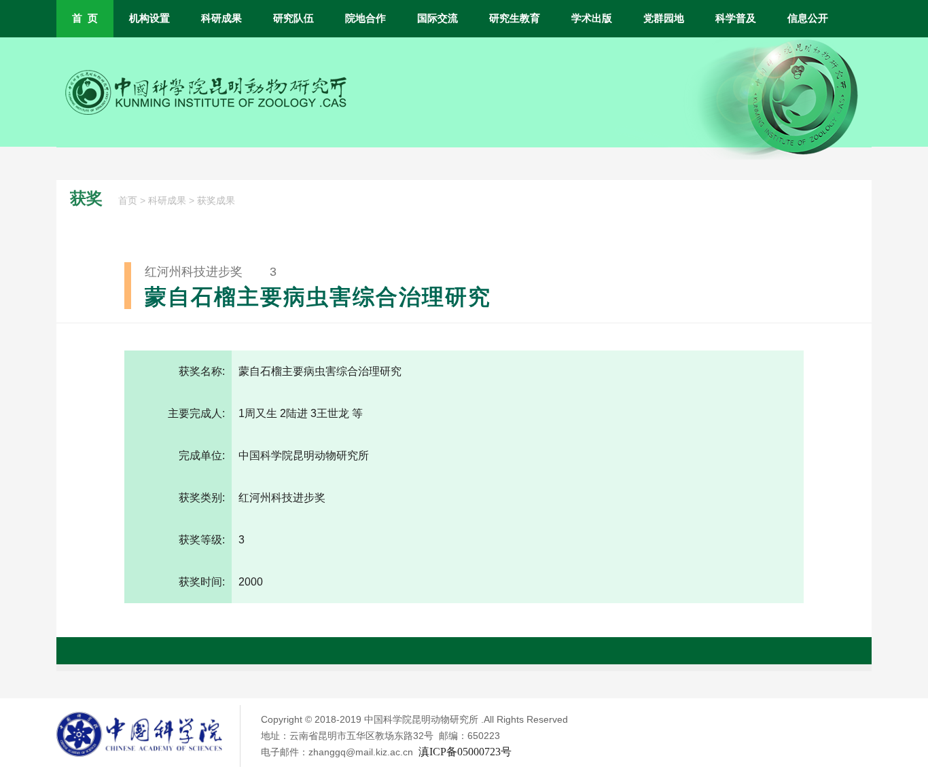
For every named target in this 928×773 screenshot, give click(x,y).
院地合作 (365, 18)
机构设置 (149, 18)
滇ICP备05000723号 (465, 751)
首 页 (85, 18)
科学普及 (735, 18)
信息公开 (807, 18)
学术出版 (591, 18)
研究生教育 (514, 18)
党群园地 (663, 18)
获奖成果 (216, 201)
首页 (127, 201)
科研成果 (221, 18)
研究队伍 (293, 18)
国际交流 (437, 18)
